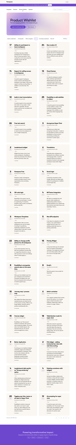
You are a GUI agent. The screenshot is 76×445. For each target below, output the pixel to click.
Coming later (21, 38)
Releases (33, 437)
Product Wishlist (23, 9)
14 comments (49, 59)
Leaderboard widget (20, 147)
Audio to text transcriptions (23, 97)
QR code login (18, 192)
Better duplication (20, 342)
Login (67, 1)
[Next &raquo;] (68, 418)
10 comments (16, 308)
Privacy (46, 437)
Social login (50, 171)
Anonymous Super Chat (54, 123)
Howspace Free (19, 171)
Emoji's (49, 265)
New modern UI (51, 45)
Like (10, 47)
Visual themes (51, 71)
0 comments (49, 139)
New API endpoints (53, 216)
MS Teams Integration (54, 192)
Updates (31, 9)
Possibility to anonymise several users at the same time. (22, 267)
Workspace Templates (21, 216)
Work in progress (29, 38)
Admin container (52, 291)
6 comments (16, 257)
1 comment (16, 160)
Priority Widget (52, 241)
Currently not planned (44, 38)
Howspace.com (40, 437)
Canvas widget (19, 316)
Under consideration (11, 38)
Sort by (64, 38)
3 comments (16, 63)
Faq (28, 437)
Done (36, 38)
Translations (51, 147)
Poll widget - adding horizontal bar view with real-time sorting (54, 344)
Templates (9, 9)
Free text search (19, 123)
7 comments (16, 89)
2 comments (16, 283)
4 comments (49, 413)
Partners (15, 9)
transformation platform (32, 435)
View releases (31, 27)
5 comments (16, 112)
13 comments (49, 115)
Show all (52, 38)
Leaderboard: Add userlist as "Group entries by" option (22, 370)
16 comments (49, 255)
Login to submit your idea (18, 27)
